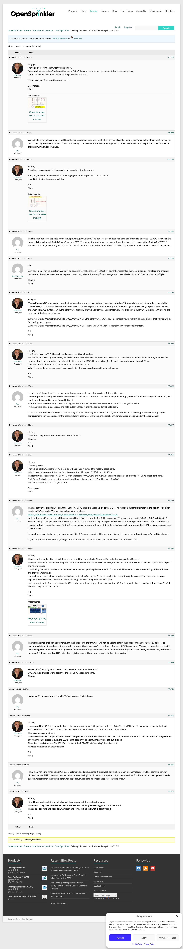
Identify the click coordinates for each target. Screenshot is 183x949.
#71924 (171, 501)
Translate (114, 898)
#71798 (171, 292)
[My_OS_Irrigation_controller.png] (37, 609)
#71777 (171, 133)
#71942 (171, 689)
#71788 (171, 231)
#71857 (171, 425)
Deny (144, 937)
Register (128, 27)
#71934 (171, 662)
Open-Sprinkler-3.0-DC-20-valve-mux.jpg (37, 214)
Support (105, 10)
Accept (120, 937)
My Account (155, 10)
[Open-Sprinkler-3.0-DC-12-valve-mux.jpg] (37, 102)
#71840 (171, 344)
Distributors (99, 881)
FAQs (83, 10)
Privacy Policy (149, 944)
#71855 (171, 386)
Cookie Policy (137, 944)
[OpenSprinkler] (32, 12)
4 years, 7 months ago (59, 38)
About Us (141, 10)
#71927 (171, 549)
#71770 (171, 57)
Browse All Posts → (59, 903)
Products (72, 10)
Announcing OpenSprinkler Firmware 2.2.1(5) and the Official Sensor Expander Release (69, 885)
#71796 (171, 258)
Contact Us (99, 867)
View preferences (167, 937)
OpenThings (127, 10)
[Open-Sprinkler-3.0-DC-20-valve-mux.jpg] (37, 201)
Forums (93, 10)
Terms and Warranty (103, 876)
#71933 (171, 636)
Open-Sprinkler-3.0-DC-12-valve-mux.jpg (37, 115)
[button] (177, 916)
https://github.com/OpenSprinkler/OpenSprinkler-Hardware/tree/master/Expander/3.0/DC (73, 514)
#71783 (171, 159)
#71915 (171, 455)
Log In (118, 27)
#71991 (171, 765)
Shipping (97, 872)
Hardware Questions (43, 30)
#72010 (171, 791)
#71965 (171, 716)
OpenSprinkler (15, 30)
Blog (114, 10)
